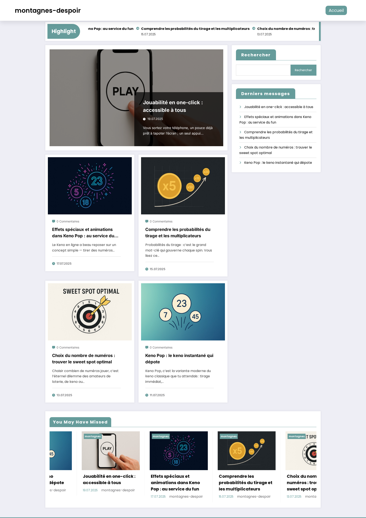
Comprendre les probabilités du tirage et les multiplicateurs (182, 28)
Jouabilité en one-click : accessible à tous (173, 106)
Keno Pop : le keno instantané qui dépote (179, 358)
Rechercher (256, 55)
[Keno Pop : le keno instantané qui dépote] (183, 311)
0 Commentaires (68, 221)
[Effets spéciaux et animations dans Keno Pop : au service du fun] (90, 185)
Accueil (336, 10)
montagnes (95, 436)
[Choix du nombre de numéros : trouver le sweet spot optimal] (90, 311)
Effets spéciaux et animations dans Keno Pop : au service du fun (83, 233)
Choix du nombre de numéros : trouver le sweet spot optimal (298, 28)
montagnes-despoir (48, 10)
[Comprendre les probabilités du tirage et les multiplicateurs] (183, 185)
